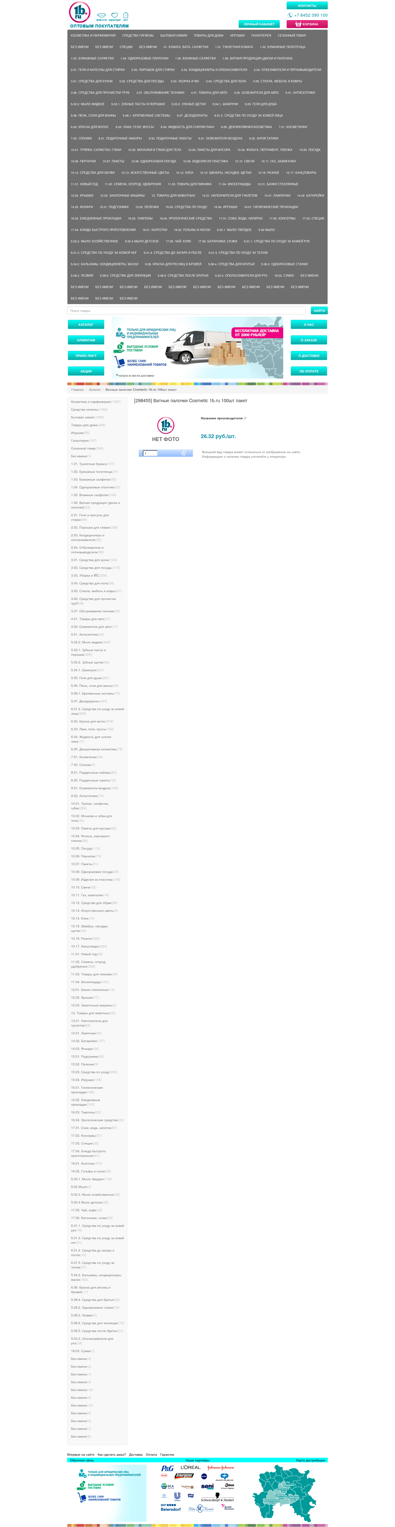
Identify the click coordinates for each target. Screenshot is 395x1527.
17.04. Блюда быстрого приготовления (103, 229)
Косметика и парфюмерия (93, 35)
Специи (126, 47)
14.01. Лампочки (277, 195)
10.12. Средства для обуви (93, 172)
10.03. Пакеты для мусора (209, 149)
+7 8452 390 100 (311, 15)
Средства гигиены (138, 35)
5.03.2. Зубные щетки (189, 104)
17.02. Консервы (282, 218)
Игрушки (237, 35)
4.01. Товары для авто (209, 92)
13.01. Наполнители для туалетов (229, 195)
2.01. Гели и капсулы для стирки (98, 69)
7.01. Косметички (293, 127)
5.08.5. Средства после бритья (183, 275)
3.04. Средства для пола (226, 81)
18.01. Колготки (154, 229)
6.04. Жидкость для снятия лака (187, 127)
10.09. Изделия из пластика (205, 161)
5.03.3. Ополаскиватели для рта (241, 275)
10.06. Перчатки (83, 161)
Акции (86, 371)
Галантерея (261, 35)
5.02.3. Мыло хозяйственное (94, 241)
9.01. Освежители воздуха (220, 138)
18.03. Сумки (284, 275)
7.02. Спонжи (81, 138)
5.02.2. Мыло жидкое (87, 104)
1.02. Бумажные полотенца (282, 47)
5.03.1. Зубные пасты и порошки (138, 104)
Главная (77, 389)
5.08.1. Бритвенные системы (146, 115)
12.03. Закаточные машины (122, 195)
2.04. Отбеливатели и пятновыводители (287, 69)
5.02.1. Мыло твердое (234, 229)
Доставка (136, 1454)
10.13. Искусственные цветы (145, 172)
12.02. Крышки (82, 195)
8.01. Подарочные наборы (120, 138)
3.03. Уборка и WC (185, 81)
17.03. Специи (313, 218)
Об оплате (308, 371)
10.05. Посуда (309, 149)
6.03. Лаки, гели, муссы (135, 127)
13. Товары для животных (173, 195)
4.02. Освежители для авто (256, 92)
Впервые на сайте (80, 1454)
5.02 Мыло (267, 229)
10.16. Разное (268, 172)
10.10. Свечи (244, 161)
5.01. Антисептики (300, 92)
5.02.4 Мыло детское (142, 241)
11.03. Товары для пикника (190, 184)
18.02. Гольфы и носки (192, 229)
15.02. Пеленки (147, 207)
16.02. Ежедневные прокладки (96, 218)
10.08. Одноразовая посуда (153, 161)
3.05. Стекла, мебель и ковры (277, 81)
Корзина (310, 24)
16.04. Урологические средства (186, 218)
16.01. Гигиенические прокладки (271, 207)
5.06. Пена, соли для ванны (93, 115)
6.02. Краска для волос (90, 127)
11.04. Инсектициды (235, 184)
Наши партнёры (198, 1460)
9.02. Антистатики (263, 138)
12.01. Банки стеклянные (278, 184)
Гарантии (167, 1454)
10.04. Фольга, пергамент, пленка (264, 149)
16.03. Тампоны (140, 218)
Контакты (307, 5)
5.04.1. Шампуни (225, 104)
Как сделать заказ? (112, 1454)
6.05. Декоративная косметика (246, 127)
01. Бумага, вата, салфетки (186, 47)
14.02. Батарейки (310, 195)
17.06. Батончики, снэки (217, 241)
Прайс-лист (86, 355)
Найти (319, 310)
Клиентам (86, 340)
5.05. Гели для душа (261, 104)
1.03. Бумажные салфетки (92, 58)
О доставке (309, 355)
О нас (309, 324)
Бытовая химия (173, 35)
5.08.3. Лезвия (82, 275)
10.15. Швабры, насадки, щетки (225, 172)
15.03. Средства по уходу (186, 207)
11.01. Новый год (84, 184)
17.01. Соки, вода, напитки (240, 218)
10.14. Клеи (184, 172)
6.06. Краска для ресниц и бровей (173, 264)
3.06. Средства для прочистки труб (100, 92)
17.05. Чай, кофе (178, 241)
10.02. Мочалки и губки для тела (154, 149)
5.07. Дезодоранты (192, 115)
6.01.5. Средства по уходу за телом (238, 252)
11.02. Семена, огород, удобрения (133, 184)
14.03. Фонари (82, 207)
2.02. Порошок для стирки (152, 69)
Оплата (151, 1454)
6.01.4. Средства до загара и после (173, 252)
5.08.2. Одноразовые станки (284, 264)
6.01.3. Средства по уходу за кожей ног (104, 252)
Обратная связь (82, 1460)
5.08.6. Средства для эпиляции (125, 275)
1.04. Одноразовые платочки (144, 58)
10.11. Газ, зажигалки (278, 161)
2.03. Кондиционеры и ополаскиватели (214, 69)
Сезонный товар (292, 35)
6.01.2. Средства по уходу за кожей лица (248, 115)
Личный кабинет (259, 24)
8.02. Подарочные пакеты (170, 138)
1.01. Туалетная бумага (234, 47)
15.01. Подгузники (114, 207)
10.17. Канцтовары (301, 172)
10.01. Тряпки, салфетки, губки (96, 149)
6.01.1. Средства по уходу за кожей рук (277, 241)
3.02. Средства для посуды (141, 81)
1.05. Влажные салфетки (195, 58)
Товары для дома (209, 35)
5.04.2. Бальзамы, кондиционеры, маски (104, 264)
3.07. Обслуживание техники (160, 92)
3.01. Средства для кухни (91, 81)
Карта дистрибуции (310, 1460)
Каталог (86, 324)
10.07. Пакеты (113, 161)
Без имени (79, 47)
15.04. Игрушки (225, 207)
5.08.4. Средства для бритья (231, 264)
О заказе (309, 340)
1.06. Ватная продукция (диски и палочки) (257, 58)
